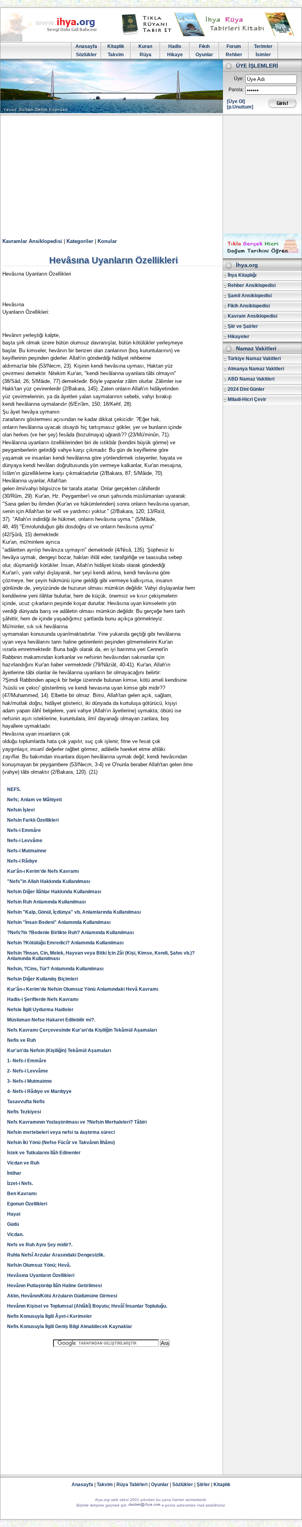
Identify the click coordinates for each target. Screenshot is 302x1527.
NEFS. (14, 789)
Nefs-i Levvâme (24, 840)
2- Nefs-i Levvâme (27, 1071)
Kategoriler (79, 241)
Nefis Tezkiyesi (24, 1112)
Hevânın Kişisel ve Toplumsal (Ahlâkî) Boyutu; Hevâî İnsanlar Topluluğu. (87, 1306)
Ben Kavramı (22, 1193)
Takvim (116, 54)
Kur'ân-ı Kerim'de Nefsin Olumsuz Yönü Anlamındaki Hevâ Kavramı (82, 989)
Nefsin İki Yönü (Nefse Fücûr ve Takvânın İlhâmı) (61, 1142)
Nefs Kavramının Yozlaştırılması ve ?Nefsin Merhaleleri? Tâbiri (77, 1122)
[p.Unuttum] (240, 107)
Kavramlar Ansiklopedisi (32, 241)
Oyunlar (204, 54)
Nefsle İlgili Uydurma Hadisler (40, 1009)
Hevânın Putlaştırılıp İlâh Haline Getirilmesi (54, 1285)
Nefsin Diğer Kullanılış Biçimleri (42, 979)
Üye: (239, 78)
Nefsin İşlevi (21, 810)
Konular (107, 241)
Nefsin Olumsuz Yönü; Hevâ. (39, 1265)
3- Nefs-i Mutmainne (29, 1081)
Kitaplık (222, 1484)
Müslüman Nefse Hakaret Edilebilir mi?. (51, 1020)
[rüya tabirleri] (210, 34)
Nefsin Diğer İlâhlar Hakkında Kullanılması (54, 891)
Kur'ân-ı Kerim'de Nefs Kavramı (43, 871)
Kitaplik (115, 46)
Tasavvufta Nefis (26, 1101)
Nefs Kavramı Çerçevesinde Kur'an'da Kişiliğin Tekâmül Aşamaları (82, 1030)
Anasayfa (86, 46)
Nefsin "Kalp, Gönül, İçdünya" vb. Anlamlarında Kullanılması (74, 912)
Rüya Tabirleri (131, 1484)
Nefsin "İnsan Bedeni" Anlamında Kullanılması (58, 922)
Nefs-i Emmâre (24, 830)
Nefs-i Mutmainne (26, 851)
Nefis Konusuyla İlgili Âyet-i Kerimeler (49, 1316)
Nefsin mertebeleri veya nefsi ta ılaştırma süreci (61, 1132)
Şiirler (203, 1484)
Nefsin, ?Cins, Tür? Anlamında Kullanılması (55, 968)
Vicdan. (15, 1234)
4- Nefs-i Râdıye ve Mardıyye (39, 1091)
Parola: (236, 89)
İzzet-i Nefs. (20, 1183)
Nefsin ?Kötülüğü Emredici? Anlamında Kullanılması (65, 943)
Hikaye (175, 54)
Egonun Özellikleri (27, 1204)
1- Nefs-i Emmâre (26, 1060)
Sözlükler (86, 54)
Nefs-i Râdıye (22, 861)
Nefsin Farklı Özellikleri (33, 820)
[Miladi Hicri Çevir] (262, 255)
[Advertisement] (151, 175)
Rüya (145, 54)
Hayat (13, 1214)
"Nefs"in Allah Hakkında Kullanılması (48, 881)
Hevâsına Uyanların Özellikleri (40, 1275)
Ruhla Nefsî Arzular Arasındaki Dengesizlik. (56, 1255)
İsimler (263, 54)
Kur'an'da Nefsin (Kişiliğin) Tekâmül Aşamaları (59, 1050)
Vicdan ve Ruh (23, 1163)
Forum (233, 46)
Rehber (234, 54)
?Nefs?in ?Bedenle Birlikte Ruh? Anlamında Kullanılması (70, 932)
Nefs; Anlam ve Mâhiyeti (34, 799)
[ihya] (55, 40)
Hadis (174, 46)
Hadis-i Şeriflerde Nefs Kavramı (42, 999)
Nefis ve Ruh (21, 1040)
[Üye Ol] (236, 101)
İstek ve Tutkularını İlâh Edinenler (44, 1152)
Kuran (145, 46)
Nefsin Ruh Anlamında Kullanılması (46, 902)
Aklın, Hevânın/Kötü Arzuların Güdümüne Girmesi (62, 1296)
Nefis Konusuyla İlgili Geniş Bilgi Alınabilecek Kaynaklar (69, 1326)
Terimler (263, 46)
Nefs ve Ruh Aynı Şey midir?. (39, 1244)
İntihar (14, 1173)
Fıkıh (204, 46)
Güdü (13, 1224)
